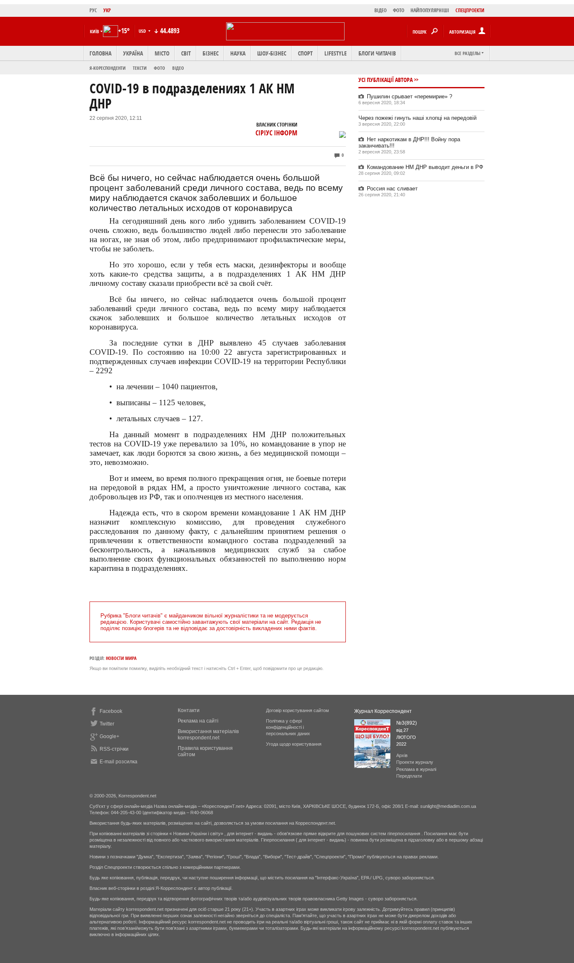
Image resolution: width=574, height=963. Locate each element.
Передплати (409, 775)
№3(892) (406, 723)
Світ (186, 53)
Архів (402, 755)
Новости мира (121, 658)
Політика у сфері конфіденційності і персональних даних (288, 727)
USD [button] (143, 31)
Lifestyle (335, 53)
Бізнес (211, 53)
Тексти (140, 68)
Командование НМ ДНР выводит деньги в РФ (425, 167)
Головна (100, 53)
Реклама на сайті (198, 721)
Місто (162, 53)
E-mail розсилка (118, 762)
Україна (133, 53)
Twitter (107, 724)
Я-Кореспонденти (108, 68)
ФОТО (398, 10)
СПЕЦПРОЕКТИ (470, 10)
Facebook (111, 711)
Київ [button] (94, 31)
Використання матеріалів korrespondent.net (208, 734)
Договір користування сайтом (297, 710)
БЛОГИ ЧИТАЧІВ (377, 53)
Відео (178, 68)
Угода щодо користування (293, 744)
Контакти (189, 710)
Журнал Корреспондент (383, 711)
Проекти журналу (414, 762)
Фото (159, 68)
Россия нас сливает (392, 188)
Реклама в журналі (416, 769)
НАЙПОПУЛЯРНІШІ (430, 10)
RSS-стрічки (114, 749)
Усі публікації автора (385, 80)
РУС (93, 10)
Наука (237, 53)
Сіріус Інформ (276, 132)
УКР (107, 10)
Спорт (305, 53)
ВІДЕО (380, 10)
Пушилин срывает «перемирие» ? (409, 96)
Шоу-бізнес (271, 53)
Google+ (109, 736)
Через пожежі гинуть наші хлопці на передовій (417, 118)
